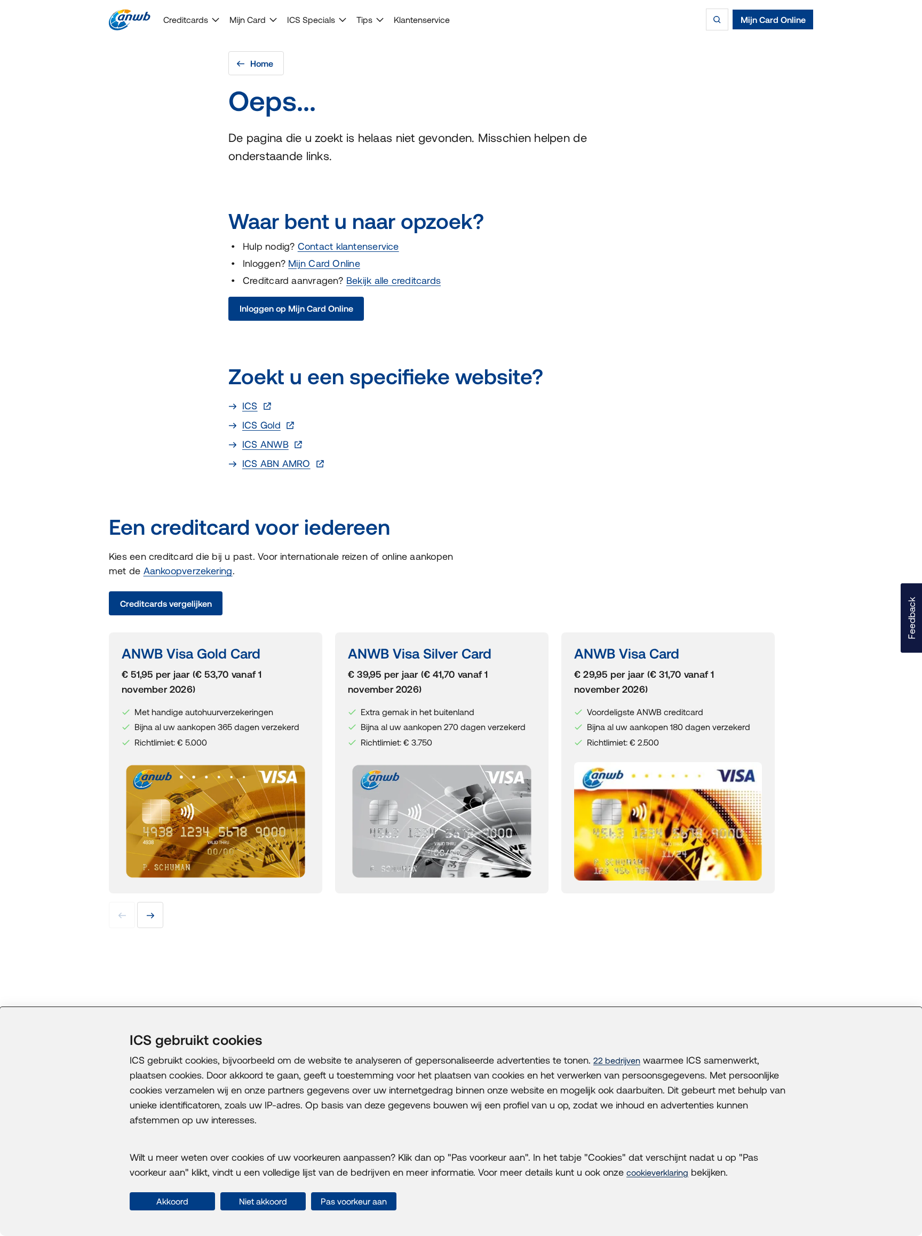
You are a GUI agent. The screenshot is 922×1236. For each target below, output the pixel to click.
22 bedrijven (616, 1060)
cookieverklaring (657, 1172)
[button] (911, 618)
